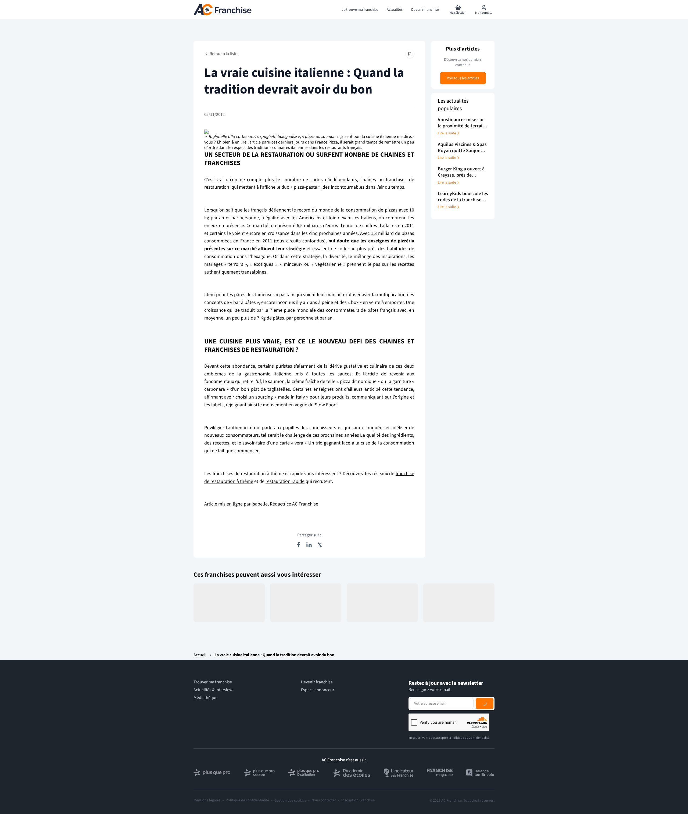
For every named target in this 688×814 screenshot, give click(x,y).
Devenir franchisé (317, 682)
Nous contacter (323, 800)
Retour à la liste (223, 54)
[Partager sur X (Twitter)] (320, 544)
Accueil (200, 655)
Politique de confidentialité (247, 800)
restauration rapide (285, 481)
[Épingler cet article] (410, 53)
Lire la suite (447, 133)
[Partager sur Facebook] (298, 544)
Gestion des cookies (290, 800)
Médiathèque (205, 698)
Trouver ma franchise (213, 682)
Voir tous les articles (463, 78)
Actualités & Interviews (214, 690)
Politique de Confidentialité (470, 738)
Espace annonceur (317, 690)
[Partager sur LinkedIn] (309, 544)
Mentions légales (207, 800)
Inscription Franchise (358, 800)
